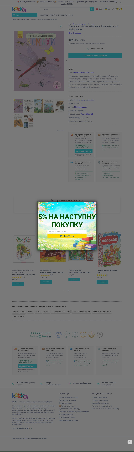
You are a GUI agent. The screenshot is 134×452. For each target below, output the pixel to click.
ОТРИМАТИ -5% (67, 236)
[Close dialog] (93, 204)
